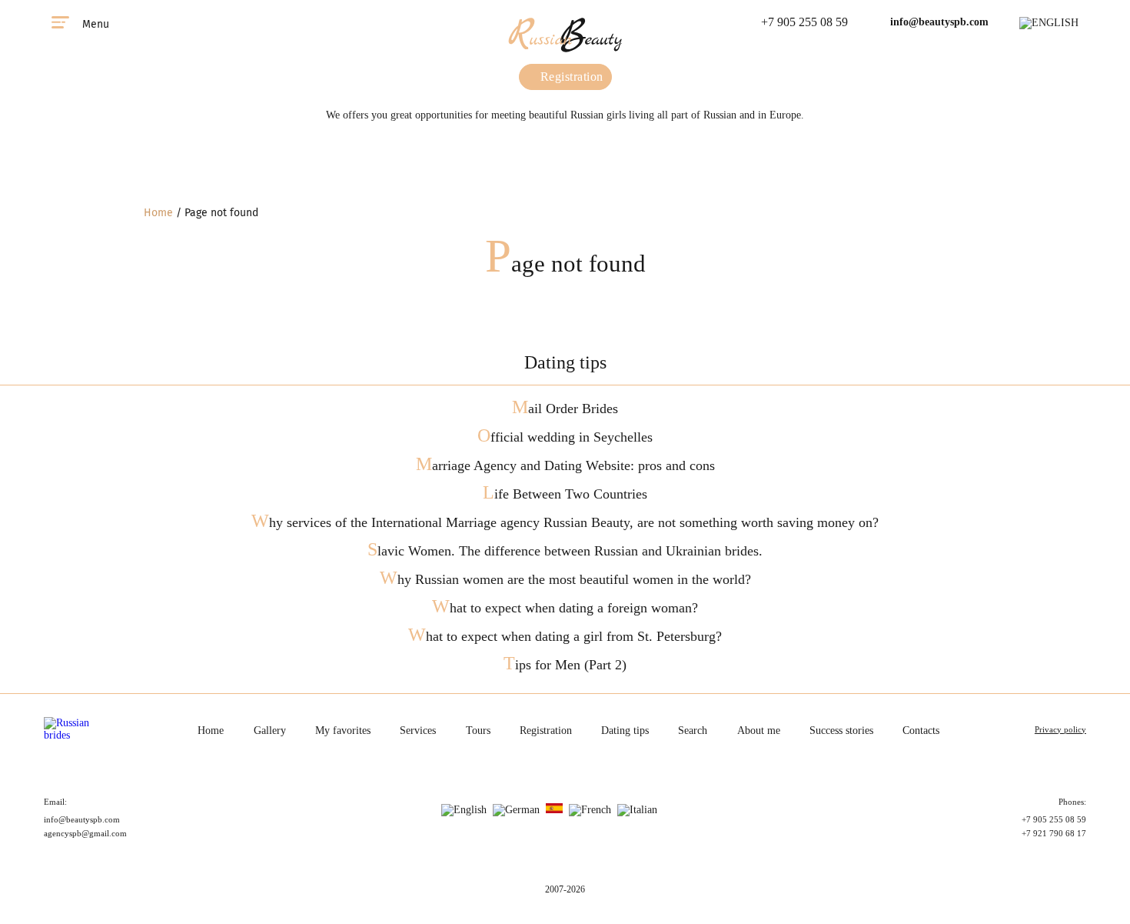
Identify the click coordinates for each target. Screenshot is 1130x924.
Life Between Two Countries (565, 494)
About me (758, 730)
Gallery (270, 730)
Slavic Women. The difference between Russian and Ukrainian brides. (565, 551)
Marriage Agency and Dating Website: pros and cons (565, 465)
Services (418, 730)
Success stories (841, 730)
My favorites (343, 730)
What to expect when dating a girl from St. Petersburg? (565, 636)
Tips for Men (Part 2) (565, 664)
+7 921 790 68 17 (1054, 833)
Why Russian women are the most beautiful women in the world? (565, 579)
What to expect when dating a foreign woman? (565, 607)
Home (158, 212)
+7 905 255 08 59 (804, 21)
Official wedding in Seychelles (565, 437)
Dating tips (625, 730)
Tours (478, 730)
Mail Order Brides (565, 408)
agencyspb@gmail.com (85, 833)
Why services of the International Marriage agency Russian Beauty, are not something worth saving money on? (565, 522)
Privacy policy (1060, 729)
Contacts (920, 730)
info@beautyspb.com (939, 22)
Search (692, 730)
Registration (570, 76)
